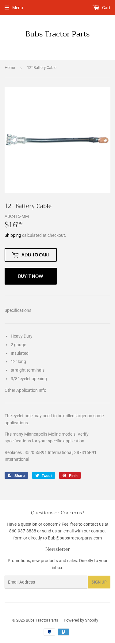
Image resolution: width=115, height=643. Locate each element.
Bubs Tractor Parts (57, 34)
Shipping (13, 235)
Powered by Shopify (81, 620)
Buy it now (30, 276)
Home (10, 67)
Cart (105, 7)
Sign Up (99, 582)
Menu (17, 7)
